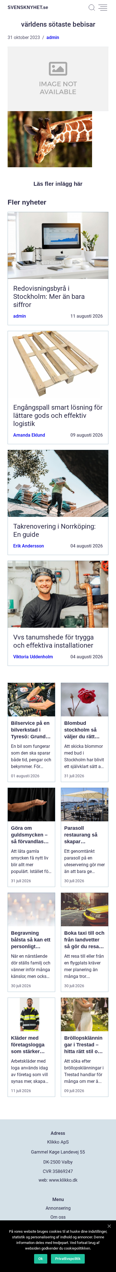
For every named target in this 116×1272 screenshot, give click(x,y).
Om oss (58, 1217)
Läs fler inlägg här (58, 184)
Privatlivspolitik (68, 1259)
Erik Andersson (28, 546)
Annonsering (58, 1208)
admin (52, 37)
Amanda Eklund (29, 435)
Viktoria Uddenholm (33, 656)
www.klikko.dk (63, 1180)
